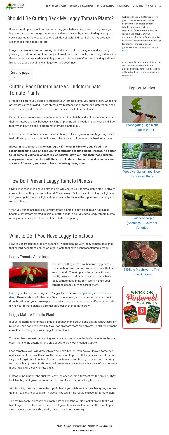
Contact (67, 426)
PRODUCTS (151, 6)
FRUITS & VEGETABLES (56, 6)
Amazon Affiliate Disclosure (100, 426)
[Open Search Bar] (160, 6)
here (124, 50)
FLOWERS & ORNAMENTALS (81, 6)
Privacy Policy (79, 426)
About (59, 426)
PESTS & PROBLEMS (105, 6)
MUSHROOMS (123, 6)
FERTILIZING (137, 6)
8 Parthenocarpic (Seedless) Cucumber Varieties (142, 223)
